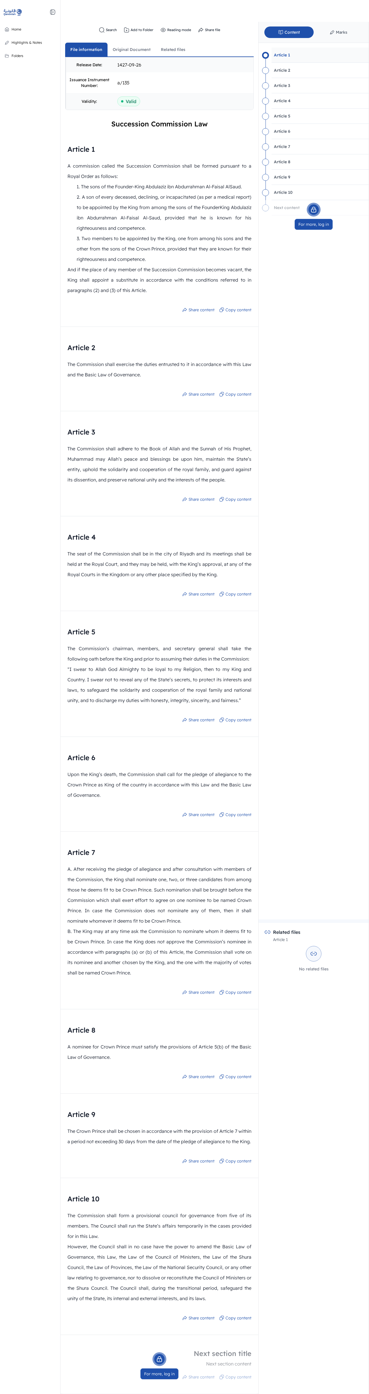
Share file (212, 30)
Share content (201, 309)
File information (86, 49)
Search (111, 30)
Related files (173, 49)
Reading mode (179, 30)
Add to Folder (142, 30)
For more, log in (159, 1373)
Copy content (238, 309)
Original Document (131, 49)
